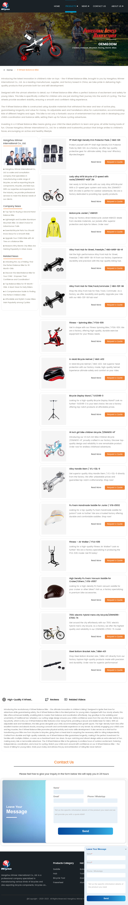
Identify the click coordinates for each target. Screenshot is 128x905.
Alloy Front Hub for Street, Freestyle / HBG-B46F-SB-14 (96, 249)
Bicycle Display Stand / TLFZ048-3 (86, 395)
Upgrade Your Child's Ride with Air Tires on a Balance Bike (18, 240)
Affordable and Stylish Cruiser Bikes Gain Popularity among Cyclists (19, 301)
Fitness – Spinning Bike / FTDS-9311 (86, 322)
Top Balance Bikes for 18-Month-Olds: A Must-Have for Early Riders (18, 285)
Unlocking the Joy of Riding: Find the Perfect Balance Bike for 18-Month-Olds (18, 265)
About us (116, 6)
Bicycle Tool (59, 878)
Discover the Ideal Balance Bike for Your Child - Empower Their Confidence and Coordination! (19, 276)
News (84, 6)
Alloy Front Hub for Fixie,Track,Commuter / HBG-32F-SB (96, 286)
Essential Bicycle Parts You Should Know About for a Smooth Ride (18, 232)
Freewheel (58, 882)
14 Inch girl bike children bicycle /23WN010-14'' (92, 432)
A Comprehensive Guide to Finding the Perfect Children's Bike (19, 293)
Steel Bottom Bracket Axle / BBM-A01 (87, 651)
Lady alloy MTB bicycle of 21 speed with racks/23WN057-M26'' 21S (88, 178)
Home (57, 6)
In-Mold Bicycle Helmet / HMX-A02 (86, 359)
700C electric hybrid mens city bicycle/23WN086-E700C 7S (94, 616)
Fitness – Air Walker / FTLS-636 (84, 542)
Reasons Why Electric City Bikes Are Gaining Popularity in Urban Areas (19, 247)
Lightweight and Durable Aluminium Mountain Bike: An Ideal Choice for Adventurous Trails (19, 223)
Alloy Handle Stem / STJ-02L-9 (84, 468)
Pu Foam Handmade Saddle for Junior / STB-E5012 (94, 505)
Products (71, 6)
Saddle (56, 869)
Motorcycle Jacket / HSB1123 (83, 213)
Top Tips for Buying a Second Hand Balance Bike (19, 213)
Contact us (99, 6)
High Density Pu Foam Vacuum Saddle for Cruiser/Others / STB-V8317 (90, 580)
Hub (55, 873)
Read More (96, 162)
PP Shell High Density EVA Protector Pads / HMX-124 (94, 140)
